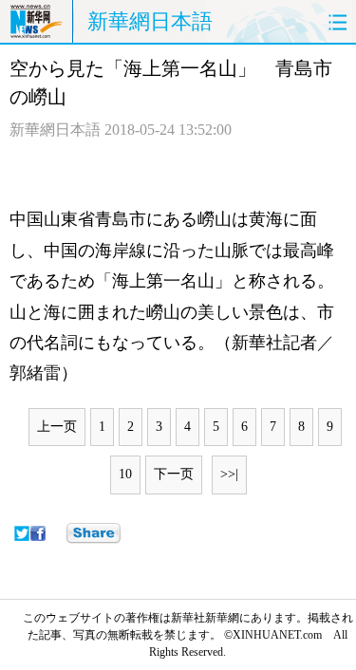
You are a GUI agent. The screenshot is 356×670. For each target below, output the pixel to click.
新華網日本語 (150, 21)
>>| (229, 474)
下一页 (174, 474)
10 (125, 474)
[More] (93, 533)
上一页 (57, 426)
